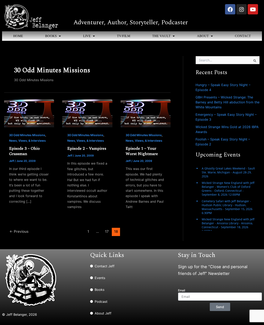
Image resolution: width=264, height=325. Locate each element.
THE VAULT (161, 36)
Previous (18, 231)
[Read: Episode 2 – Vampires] (87, 113)
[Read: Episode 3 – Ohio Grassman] (29, 113)
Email (181, 290)
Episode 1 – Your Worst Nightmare (142, 151)
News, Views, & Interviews (27, 140)
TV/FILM (123, 36)
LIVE (87, 36)
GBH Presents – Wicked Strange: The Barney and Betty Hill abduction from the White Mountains (227, 102)
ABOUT (203, 36)
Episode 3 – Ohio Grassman (24, 151)
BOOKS (51, 36)
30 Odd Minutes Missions (27, 135)
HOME (18, 36)
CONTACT (243, 36)
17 (107, 231)
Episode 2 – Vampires (86, 148)
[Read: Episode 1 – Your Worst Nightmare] (146, 113)
